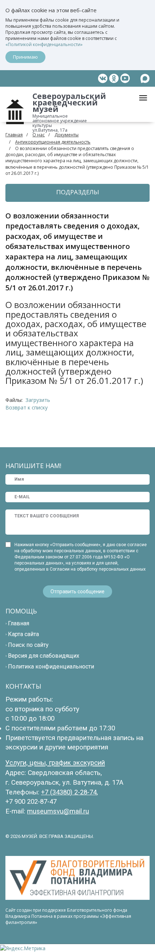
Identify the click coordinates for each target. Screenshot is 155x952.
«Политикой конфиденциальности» (44, 44)
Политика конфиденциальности (51, 666)
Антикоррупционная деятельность (52, 142)
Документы (66, 135)
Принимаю (25, 57)
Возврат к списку (26, 407)
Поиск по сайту (28, 645)
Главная (14, 135)
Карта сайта (23, 634)
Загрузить (38, 399)
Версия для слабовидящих (43, 655)
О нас (38, 135)
